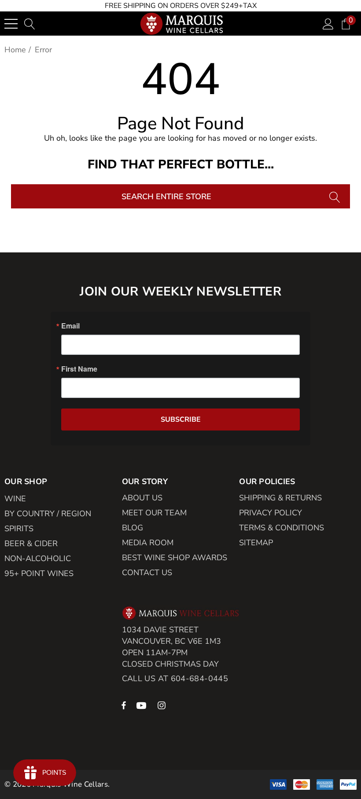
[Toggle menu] (11, 23)
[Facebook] (124, 705)
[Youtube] (142, 705)
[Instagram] (163, 705)
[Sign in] (328, 23)
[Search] (335, 196)
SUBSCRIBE (181, 419)
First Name (79, 368)
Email (70, 325)
